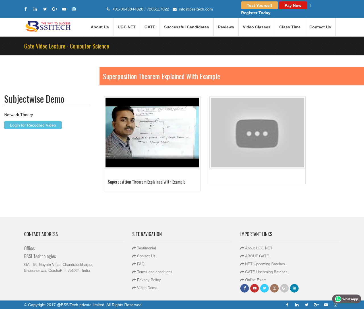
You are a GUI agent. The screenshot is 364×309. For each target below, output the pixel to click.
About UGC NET (258, 248)
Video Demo (147, 288)
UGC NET (127, 27)
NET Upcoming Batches (265, 264)
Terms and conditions (154, 272)
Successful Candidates (186, 27)
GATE (149, 27)
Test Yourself (259, 5)
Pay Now (293, 5)
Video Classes (256, 27)
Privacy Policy (149, 280)
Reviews (226, 27)
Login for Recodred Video (33, 125)
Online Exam (255, 280)
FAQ (140, 264)
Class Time (290, 27)
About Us (100, 27)
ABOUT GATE (257, 256)
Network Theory (18, 114)
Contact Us (320, 27)
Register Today (255, 12)
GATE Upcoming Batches (266, 272)
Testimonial (146, 248)
